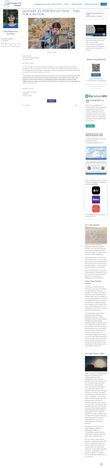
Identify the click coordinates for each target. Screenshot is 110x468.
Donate (103, 4)
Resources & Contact (91, 4)
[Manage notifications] (101, 464)
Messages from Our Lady (43, 4)
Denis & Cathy (56, 4)
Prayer (66, 4)
